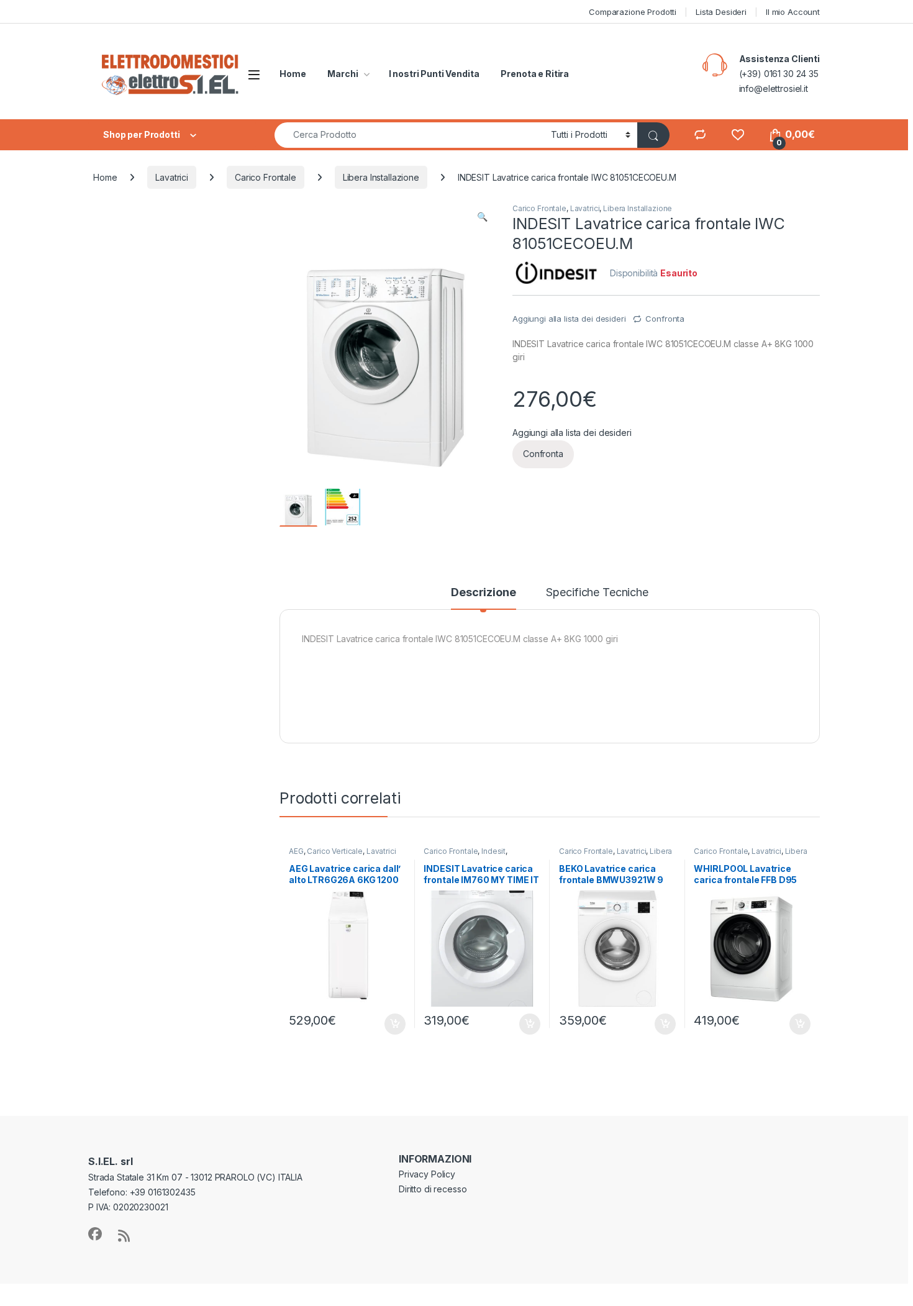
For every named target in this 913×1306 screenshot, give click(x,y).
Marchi (342, 73)
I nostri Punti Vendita (434, 73)
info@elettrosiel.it (773, 88)
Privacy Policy (427, 1174)
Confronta (664, 319)
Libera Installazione (381, 177)
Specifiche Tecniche (597, 593)
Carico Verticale (335, 851)
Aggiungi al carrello (388, 1024)
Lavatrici (171, 177)
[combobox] (409, 135)
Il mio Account (793, 12)
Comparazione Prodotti (632, 12)
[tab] (483, 598)
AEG (296, 851)
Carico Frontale (265, 177)
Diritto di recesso (432, 1189)
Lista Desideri (721, 12)
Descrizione (483, 593)
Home (292, 73)
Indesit (493, 851)
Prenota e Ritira (535, 73)
